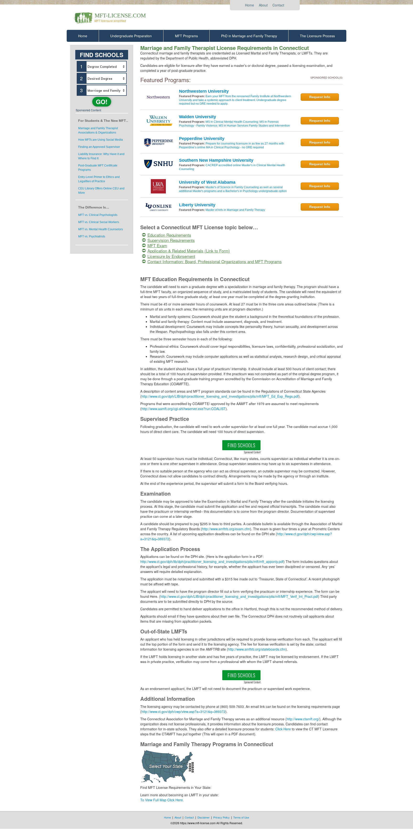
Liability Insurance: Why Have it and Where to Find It (101, 156)
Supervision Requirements (171, 240)
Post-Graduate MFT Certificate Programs (97, 167)
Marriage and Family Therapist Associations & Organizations (98, 130)
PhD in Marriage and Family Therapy (249, 35)
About (263, 5)
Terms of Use (241, 817)
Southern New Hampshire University (216, 160)
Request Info (319, 97)
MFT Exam (157, 245)
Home (249, 5)
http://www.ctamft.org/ (303, 719)
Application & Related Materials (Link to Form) (188, 251)
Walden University (197, 116)
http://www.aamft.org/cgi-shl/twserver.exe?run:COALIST (183, 408)
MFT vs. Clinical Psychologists (97, 215)
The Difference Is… (93, 207)
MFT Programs (186, 35)
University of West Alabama (207, 182)
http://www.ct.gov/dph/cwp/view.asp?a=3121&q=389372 (183, 711)
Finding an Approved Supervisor (99, 147)
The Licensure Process (317, 35)
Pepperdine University (201, 138)
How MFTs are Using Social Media (100, 139)
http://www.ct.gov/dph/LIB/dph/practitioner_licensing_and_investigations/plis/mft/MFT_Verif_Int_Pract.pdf (239, 596)
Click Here (283, 729)
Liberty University (197, 205)
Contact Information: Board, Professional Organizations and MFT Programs (214, 261)
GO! (102, 101)
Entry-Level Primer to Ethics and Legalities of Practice (99, 179)
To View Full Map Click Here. (162, 799)
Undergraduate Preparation (131, 35)
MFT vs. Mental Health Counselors (100, 229)
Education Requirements (169, 235)
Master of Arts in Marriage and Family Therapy (235, 210)
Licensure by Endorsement (171, 256)
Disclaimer (203, 817)
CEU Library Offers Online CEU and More (101, 190)
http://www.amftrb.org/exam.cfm (226, 528)
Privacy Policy (221, 817)
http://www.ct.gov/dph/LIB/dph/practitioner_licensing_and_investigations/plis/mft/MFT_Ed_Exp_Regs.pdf (220, 396)
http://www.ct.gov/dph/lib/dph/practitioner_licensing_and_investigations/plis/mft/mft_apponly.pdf (211, 561)
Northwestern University (204, 91)
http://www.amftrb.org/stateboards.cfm (257, 649)
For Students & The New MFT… (103, 121)
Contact (278, 5)
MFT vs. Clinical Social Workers (98, 222)
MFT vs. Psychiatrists (91, 236)
